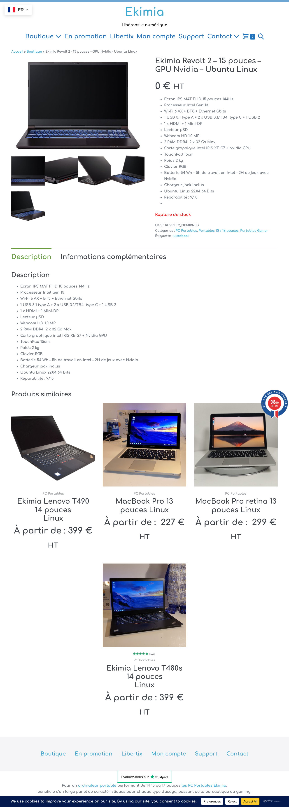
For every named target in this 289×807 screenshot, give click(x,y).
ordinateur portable (97, 786)
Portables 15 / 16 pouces (219, 230)
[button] (261, 36)
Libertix (121, 36)
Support (191, 36)
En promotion (85, 36)
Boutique (40, 36)
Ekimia (144, 12)
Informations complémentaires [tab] (113, 257)
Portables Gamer (254, 230)
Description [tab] (31, 257)
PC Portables (186, 230)
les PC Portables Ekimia (204, 786)
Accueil (17, 51)
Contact (220, 36)
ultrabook (181, 236)
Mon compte (156, 36)
